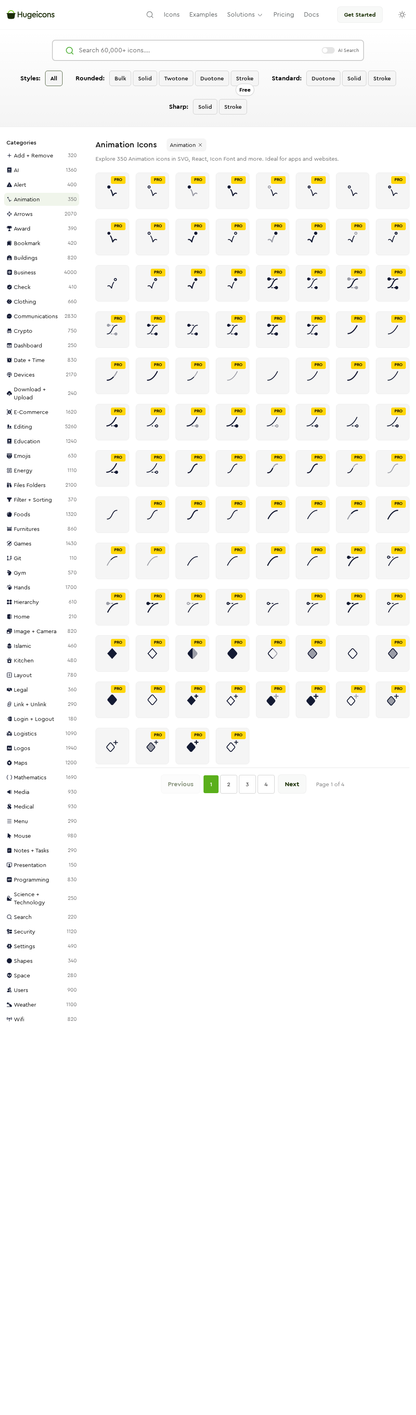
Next (292, 784)
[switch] (328, 50)
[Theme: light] (402, 14)
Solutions (241, 14)
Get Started (360, 15)
